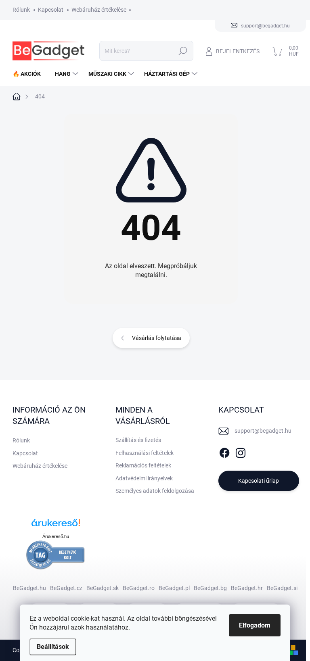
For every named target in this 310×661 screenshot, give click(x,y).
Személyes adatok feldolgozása (154, 491)
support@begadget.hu (263, 430)
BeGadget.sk (102, 588)
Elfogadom (254, 625)
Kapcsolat (50, 9)
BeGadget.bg (210, 588)
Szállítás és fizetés (138, 440)
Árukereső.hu (55, 536)
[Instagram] (241, 451)
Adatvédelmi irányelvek (144, 478)
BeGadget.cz (66, 588)
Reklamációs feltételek (143, 465)
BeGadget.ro (139, 588)
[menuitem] (30, 74)
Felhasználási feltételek (144, 453)
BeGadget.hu (29, 588)
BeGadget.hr (247, 588)
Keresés (183, 51)
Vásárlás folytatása (156, 338)
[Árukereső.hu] (55, 525)
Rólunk (21, 9)
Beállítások (53, 647)
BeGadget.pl (174, 588)
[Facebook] (224, 451)
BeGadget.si (282, 588)
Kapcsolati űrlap (258, 481)
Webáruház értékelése (98, 9)
